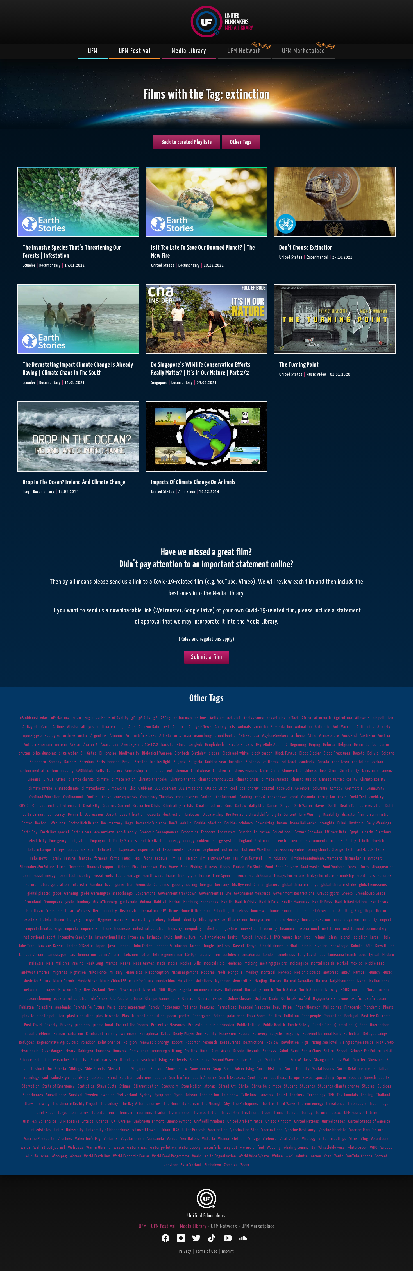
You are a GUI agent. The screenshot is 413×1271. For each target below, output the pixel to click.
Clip (132, 788)
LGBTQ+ (191, 955)
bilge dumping (44, 753)
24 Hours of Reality (112, 718)
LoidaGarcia (251, 955)
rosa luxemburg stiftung (161, 1051)
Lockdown (231, 955)
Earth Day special (54, 832)
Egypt (354, 832)
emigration (79, 841)
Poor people (311, 1016)
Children (219, 771)
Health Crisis (246, 902)
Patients (190, 1007)
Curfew (240, 806)
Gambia (96, 885)
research (210, 1042)
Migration (78, 972)
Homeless (240, 911)
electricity (38, 841)
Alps (132, 727)
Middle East (374, 963)
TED (331, 1095)
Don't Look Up (180, 823)
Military (116, 972)
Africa (306, 718)
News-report (130, 990)
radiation (75, 1034)
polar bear (235, 1016)
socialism (381, 1069)
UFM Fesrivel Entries (40, 1121)
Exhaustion (107, 850)
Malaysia (36, 963)
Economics (189, 832)
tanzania (267, 1095)
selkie (242, 1060)
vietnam (239, 1139)
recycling (292, 1034)
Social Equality (297, 1069)
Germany (222, 885)
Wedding (274, 1147)
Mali (49, 963)
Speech (370, 1077)
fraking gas (187, 876)
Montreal (268, 972)
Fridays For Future (289, 876)
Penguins (207, 1007)
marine (78, 963)
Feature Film (165, 858)
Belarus (329, 744)
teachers (297, 1095)
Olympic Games (157, 998)
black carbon (262, 753)
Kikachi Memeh (272, 946)
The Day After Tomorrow (141, 1104)
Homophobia (292, 911)
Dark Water (303, 806)
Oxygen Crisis (324, 998)
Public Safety (299, 1025)
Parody (154, 1007)
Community (376, 788)
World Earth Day (97, 1156)
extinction (230, 850)
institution (331, 928)
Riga (305, 1042)
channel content (159, 771)
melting (251, 963)
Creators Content (117, 806)
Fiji (236, 858)
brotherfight (160, 762)
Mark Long (95, 963)
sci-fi (388, 1051)
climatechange (67, 788)
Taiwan (191, 1095)
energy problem (196, 841)
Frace (170, 876)
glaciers (273, 885)
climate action (124, 779)
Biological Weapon (157, 753)
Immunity (369, 919)
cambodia (307, 762)
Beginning (298, 744)
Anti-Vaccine (343, 727)
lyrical (374, 955)
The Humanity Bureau (181, 1104)
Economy (208, 832)
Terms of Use (206, 1251)
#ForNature (60, 718)
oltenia (136, 998)
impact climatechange (44, 928)
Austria (384, 735)
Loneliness (286, 955)
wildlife (32, 1156)
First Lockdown (144, 867)
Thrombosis (357, 1104)
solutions (144, 1077)
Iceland (174, 919)
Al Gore (58, 727)
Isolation (360, 937)
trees (266, 1113)
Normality (253, 990)
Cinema (387, 771)
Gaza (109, 885)
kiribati (293, 946)
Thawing (43, 1104)
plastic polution (80, 1016)
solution (126, 1077)
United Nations (306, 1121)
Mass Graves (143, 963)
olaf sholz (99, 998)
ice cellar (121, 919)
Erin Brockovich (371, 841)
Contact (207, 797)
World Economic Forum (131, 1156)
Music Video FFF (113, 981)
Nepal (362, 981)
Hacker (175, 902)
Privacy (66, 1025)
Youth (339, 1156)
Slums (171, 1069)
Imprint (228, 1251)
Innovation (249, 928)
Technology (316, 1095)
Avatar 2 (90, 744)
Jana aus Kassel (50, 946)
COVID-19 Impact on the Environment (49, 806)
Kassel (238, 946)
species (355, 1077)
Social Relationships (354, 1069)
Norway (331, 990)
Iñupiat (247, 937)
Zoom (244, 1165)
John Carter (142, 946)
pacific (356, 998)
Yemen (316, 1156)
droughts (327, 823)
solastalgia (60, 1077)
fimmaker (76, 867)
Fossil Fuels (103, 876)
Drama (282, 823)
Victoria (208, 1139)
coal (233, 788)
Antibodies (366, 727)
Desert (111, 814)
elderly (367, 832)
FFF (180, 858)
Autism (61, 744)
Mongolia (235, 972)
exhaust (88, 850)
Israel (375, 937)
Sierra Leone (118, 1069)
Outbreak (288, 998)
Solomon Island (104, 1077)
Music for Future (37, 981)
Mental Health (322, 963)
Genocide (143, 885)
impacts (71, 928)
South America (205, 1077)
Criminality (172, 806)
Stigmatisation (146, 1086)
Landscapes (57, 955)
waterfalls (212, 1147)
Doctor (27, 823)
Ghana (259, 885)
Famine (70, 858)
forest (353, 867)
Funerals (385, 876)
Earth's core (82, 832)
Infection (212, 928)
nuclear (358, 990)
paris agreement (132, 1007)
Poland (219, 1016)
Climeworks (117, 788)
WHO (374, 1147)
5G (155, 718)
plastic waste (107, 1016)
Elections (383, 832)
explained (211, 850)
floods (225, 867)
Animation (303, 727)
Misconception (157, 972)
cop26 (260, 797)
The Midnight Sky (216, 1104)
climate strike (40, 788)
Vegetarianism (133, 1139)
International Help (110, 937)
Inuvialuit (263, 937)
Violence (270, 1139)
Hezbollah (128, 911)
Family (56, 858)
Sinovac (157, 1069)
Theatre (267, 1104)
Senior (271, 1060)
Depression (94, 814)
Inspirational (308, 928)
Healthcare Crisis (40, 911)
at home (298, 735)
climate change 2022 (215, 779)
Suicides (384, 1086)
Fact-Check (364, 850)
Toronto (98, 1113)
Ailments (362, 718)
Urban (165, 1130)
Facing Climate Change (325, 850)
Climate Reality (373, 779)
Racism (59, 1034)
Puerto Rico (322, 1025)
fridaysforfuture (320, 876)
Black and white (236, 753)
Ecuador (245, 832)
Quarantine (343, 1025)
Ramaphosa (149, 1034)
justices (223, 946)
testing (367, 1095)
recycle (276, 1034)
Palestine (45, 1007)
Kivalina (321, 946)
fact (349, 850)
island (345, 937)
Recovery (260, 1034)
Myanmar (222, 981)
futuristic (80, 885)
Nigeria (185, 990)
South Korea (258, 1077)
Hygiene (104, 919)
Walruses (75, 1147)
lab (392, 946)
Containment (226, 797)
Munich (374, 972)
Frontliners (366, 876)
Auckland (349, 735)
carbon (377, 762)
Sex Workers (301, 1060)
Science (26, 1060)
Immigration (260, 919)
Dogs (129, 823)
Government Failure (215, 893)
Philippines (332, 1007)
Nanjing (261, 981)
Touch (112, 1113)
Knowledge (339, 946)
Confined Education (44, 797)
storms (210, 1086)
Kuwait (381, 946)
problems (82, 1025)
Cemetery (114, 771)
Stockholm (170, 1086)
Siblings (75, 1069)
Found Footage (128, 876)
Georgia (206, 885)
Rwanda (253, 1051)
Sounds (161, 1077)
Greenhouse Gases (371, 893)
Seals (194, 1060)
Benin (358, 744)
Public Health (274, 1025)
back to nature (173, 744)
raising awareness (121, 1034)
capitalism (360, 762)
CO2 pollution (216, 788)
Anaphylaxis (225, 727)
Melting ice (299, 963)
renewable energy (154, 1042)
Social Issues (323, 1069)
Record (244, 1034)
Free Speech (223, 876)
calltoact (289, 762)
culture (217, 806)
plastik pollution (151, 1016)
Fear (137, 858)
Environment (265, 841)
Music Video (87, 981)
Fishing (196, 867)
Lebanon (131, 955)
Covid (342, 797)
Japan (100, 946)
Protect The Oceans (132, 1025)
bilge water (68, 753)
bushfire (236, 762)
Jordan (195, 946)
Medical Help (214, 963)
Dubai (341, 823)
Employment (100, 841)
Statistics (86, 1086)
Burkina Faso (215, 762)
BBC (284, 744)
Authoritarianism (38, 744)
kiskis (307, 946)
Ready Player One (187, 1034)
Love (362, 955)
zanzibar (171, 1165)
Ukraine (124, 1121)
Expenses (127, 850)
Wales (26, 1147)
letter (145, 955)
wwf (289, 1156)
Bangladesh (214, 744)
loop (322, 955)
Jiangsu (124, 946)
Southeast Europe (285, 1077)
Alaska (72, 727)
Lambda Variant (32, 955)
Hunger (89, 919)
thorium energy (310, 1104)
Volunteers (380, 1139)
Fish (184, 867)
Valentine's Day (88, 1139)
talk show (230, 1095)
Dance (272, 806)
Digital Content (284, 814)
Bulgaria (195, 762)
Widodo (386, 1147)
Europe (73, 850)
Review (272, 1042)
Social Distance (269, 1069)
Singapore (139, 1069)
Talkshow (249, 1095)
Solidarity (81, 1077)
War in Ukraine (98, 1147)
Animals (244, 727)
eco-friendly (127, 832)
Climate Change (183, 779)
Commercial (354, 788)
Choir (333, 771)
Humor (59, 919)
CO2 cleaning (165, 788)
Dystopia (356, 823)
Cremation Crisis (146, 806)
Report (177, 1042)
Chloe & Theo (315, 771)
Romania (120, 1051)
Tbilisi (282, 1095)
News (112, 990)
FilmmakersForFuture (37, 867)
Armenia (116, 735)
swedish (108, 1095)
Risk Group (385, 1042)
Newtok (149, 990)
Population (333, 1016)
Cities (61, 779)
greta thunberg (77, 902)
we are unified (252, 1147)
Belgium (344, 744)
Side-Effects (95, 1069)
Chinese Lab (292, 771)
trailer (160, 1113)
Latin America (110, 955)
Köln (369, 946)
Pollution (291, 1016)
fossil (26, 876)
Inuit (168, 937)
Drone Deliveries (303, 823)
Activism (217, 718)
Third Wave (286, 1104)
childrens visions (243, 771)
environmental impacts (324, 841)
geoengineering (184, 885)
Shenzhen (376, 1060)
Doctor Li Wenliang (50, 823)
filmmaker (353, 858)
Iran (298, 937)
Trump (279, 1113)
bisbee (214, 753)
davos (320, 806)
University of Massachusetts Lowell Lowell (122, 1130)
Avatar (75, 744)
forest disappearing (377, 867)
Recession (227, 1034)
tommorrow (79, 1113)
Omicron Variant (211, 998)
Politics (275, 1016)
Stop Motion (191, 1086)
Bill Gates (89, 753)
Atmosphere (329, 735)
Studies (368, 1086)
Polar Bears (256, 1016)
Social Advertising (239, 1069)
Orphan (260, 998)
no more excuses (208, 990)
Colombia (302, 788)
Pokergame (202, 1016)
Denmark (75, 814)
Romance (103, 1051)
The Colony (109, 1104)
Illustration (237, 919)
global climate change (300, 885)
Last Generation (83, 955)
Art (128, 735)
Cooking (246, 797)
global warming (65, 893)
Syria (178, 1095)
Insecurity (268, 928)
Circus (49, 779)
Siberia (60, 1069)
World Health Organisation (214, 1156)
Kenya (252, 946)
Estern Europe (39, 850)
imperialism (91, 928)
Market (111, 963)
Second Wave (223, 1060)
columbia (320, 788)
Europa (59, 850)
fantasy (85, 858)
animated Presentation (273, 727)
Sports (384, 1077)
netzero (30, 990)
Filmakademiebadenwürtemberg (316, 858)
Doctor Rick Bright (83, 823)
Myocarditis (242, 981)
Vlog (364, 1139)
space (307, 1077)
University (74, 1130)
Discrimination (379, 814)
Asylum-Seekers (275, 735)
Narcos (275, 981)
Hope (369, 911)
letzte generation (167, 955)
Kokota (357, 946)
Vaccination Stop (244, 1130)
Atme (312, 735)
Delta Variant (34, 814)
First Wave (169, 867)
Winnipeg (59, 1156)
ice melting (141, 919)
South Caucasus (232, 1077)
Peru (276, 1007)
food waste (310, 867)
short (28, 1069)
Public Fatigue (248, 1025)
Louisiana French (342, 955)
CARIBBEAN (85, 771)
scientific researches (52, 1060)
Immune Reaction (316, 919)
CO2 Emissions (191, 788)
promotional (103, 1025)
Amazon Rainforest (154, 727)
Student (290, 1086)
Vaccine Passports (39, 1139)
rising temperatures (357, 1042)
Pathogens (171, 1007)
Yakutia (302, 1156)
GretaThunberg (105, 902)
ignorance (217, 919)
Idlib (202, 919)
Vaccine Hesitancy (300, 1130)
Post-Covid (33, 1025)
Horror (381, 911)
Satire (329, 1051)
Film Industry (276, 858)
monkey (252, 972)
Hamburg (190, 902)
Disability (331, 814)
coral (294, 797)
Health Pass (322, 902)
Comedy (336, 788)
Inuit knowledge (212, 937)
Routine (191, 1051)
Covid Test (358, 797)
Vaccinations (272, 1130)
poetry (184, 1016)
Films (61, 867)
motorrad (331, 972)
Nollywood (233, 990)
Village (254, 1139)
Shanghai (321, 1060)
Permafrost (227, 1007)
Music (387, 972)
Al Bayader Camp (36, 727)
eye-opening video (289, 850)
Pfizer (288, 1007)
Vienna (223, 1139)
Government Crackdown (177, 893)
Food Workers (334, 867)
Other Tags (241, 142)
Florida (238, 867)
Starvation (31, 1086)
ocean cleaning (39, 998)
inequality (193, 928)
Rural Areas (221, 1051)
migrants (60, 972)
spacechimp (324, 1077)
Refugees (26, 1042)
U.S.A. (336, 1113)
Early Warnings (379, 823)
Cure (228, 806)
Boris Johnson (108, 762)
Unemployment (179, 1121)
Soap (217, 1069)
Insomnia (287, 928)
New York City (69, 990)
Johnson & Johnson (171, 946)
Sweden (91, 1095)
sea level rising (154, 1060)
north (268, 990)
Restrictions (253, 1042)
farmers (100, 858)
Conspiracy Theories (156, 797)
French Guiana (260, 876)
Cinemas (34, 779)
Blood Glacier (310, 753)
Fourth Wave (153, 876)
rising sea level (324, 1042)
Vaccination (218, 1130)
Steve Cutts (107, 1086)
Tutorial (322, 1113)
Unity (58, 1130)
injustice (230, 928)
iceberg (159, 919)
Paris (111, 1007)
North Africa (286, 990)
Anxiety (384, 727)
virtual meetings (332, 1139)
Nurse (371, 990)
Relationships (109, 1042)
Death (332, 806)
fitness (211, 867)
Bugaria (180, 762)
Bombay (55, 762)
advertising (276, 718)
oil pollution (78, 998)
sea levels (178, 1060)
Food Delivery (287, 867)
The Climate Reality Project (75, 1104)
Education (262, 832)
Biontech (182, 753)
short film (43, 1069)
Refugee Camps (375, 1034)
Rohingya (85, 1051)
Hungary (74, 919)
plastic (28, 1016)
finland (124, 867)
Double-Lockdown (238, 823)
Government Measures (252, 893)
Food (269, 867)
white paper (357, 1147)
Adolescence (253, 718)
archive (69, 735)
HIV (163, 911)
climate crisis (247, 779)
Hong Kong (353, 911)
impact (385, 919)
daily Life (257, 806)
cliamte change (81, 779)
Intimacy (154, 937)
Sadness (269, 1051)
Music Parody (64, 981)
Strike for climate (266, 1086)
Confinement (73, 797)
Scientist (80, 1060)
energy (175, 841)
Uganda (102, 1121)
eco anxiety (104, 832)
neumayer (48, 990)
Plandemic (372, 1007)
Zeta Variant (191, 1165)
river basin (30, 1051)
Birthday (199, 753)
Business (253, 762)
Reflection (352, 1034)
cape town (340, 762)
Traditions (143, 1113)
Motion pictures (307, 972)
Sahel (283, 1051)
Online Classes (240, 998)
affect (294, 718)
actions (201, 718)
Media (173, 963)
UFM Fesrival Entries (361, 1113)
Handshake (210, 902)
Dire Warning (310, 814)
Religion (130, 1042)
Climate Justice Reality (338, 779)
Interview (136, 937)
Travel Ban (230, 1113)
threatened (335, 1104)
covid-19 (376, 797)
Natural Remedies (298, 981)
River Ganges (52, 1051)
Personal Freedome (254, 1007)
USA (176, 1130)
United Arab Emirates (245, 1121)
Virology (309, 1139)
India (107, 928)
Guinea (145, 902)
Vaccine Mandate (332, 1130)
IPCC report (283, 937)
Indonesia (122, 928)
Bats (249, 744)
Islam (332, 937)
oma (176, 998)
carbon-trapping (60, 771)
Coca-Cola (284, 788)
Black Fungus (286, 753)
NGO (162, 990)
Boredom (87, 762)
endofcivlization (153, 841)
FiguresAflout (219, 858)
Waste (119, 1147)
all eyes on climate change (103, 727)
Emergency (58, 841)
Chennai (182, 771)
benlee (371, 744)
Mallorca (63, 963)
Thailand (383, 1095)
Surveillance (56, 1095)
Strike (244, 1086)
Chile (264, 771)
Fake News (39, 858)
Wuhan (277, 1156)
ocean (384, 990)
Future (31, 885)
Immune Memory (286, 919)
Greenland (33, 902)
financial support (101, 867)
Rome (134, 1051)
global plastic (38, 893)
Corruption (326, 797)
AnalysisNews (200, 727)
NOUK (345, 990)
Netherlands (379, 981)
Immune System (346, 919)
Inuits (233, 937)
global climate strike (338, 885)
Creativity (91, 806)
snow (183, 1069)
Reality (211, 1034)
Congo (107, 797)
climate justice (303, 779)
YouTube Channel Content (367, 1156)
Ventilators (189, 1139)
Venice (172, 1139)
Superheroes (33, 1095)
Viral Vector (289, 1139)
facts (380, 850)
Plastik (128, 1016)
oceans (59, 998)
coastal (268, 788)
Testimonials (347, 1095)
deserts (154, 814)
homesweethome (265, 911)
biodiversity (129, 753)
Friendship (345, 876)
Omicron (189, 998)
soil (45, 1077)
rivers (71, 1051)
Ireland (319, 937)
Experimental (174, 850)
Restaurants (230, 1042)
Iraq (307, 937)
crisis (188, 806)
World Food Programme (170, 1156)
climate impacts (275, 779)
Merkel (342, 963)
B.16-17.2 (150, 744)
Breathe (141, 762)
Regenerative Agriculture (58, 1042)
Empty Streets (125, 841)
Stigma (125, 1086)
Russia (238, 1051)
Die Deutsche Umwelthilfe (247, 814)
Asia (187, 735)
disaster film (353, 814)
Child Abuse (200, 771)
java (111, 946)
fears (148, 858)
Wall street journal (49, 1147)
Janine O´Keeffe (80, 946)
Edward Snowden (308, 832)
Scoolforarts (101, 1060)
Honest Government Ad (323, 911)
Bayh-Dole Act (267, 744)
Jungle (208, 946)
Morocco (285, 972)
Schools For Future (365, 1051)
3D (133, 718)
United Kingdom (278, 1121)
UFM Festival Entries (77, 1121)
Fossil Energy (45, 876)
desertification (132, 814)
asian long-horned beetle (215, 735)
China (275, 771)
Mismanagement (185, 972)
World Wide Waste (254, 1156)
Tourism (125, 1113)
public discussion (220, 1025)
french (240, 876)
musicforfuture (141, 981)
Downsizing (265, 823)
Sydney (146, 1095)
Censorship (134, 771)
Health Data (269, 902)
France (204, 876)
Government (145, 893)
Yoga (328, 1156)
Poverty (51, 1025)
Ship (390, 1060)
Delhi (389, 806)
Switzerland (127, 1095)
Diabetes (192, 814)
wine (45, 1156)
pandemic (63, 1007)
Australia (367, 735)
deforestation (371, 806)
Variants (111, 1139)
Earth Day (30, 832)
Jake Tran (27, 946)
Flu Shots (255, 867)
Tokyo (62, 1113)
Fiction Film (195, 858)
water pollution (163, 1147)
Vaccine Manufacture (366, 1130)
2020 (76, 718)
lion (217, 955)
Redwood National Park (322, 1034)
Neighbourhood (342, 981)
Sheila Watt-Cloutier (349, 1060)
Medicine (235, 963)
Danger (285, 806)
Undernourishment (149, 1121)
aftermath (322, 718)
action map (183, 718)
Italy (387, 937)
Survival (76, 1095)
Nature (321, 981)
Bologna (388, 753)
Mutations (204, 981)
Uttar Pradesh (193, 1130)
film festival (251, 858)
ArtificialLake (145, 735)
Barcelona (235, 744)
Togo (385, 1104)
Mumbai (359, 972)
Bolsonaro (38, 762)
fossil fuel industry (74, 876)
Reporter (193, 1042)
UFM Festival (135, 51)
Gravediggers (328, 893)
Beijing (314, 744)
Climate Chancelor (153, 779)
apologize (52, 735)
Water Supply (190, 1147)
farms (115, 858)
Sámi (295, 1051)
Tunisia (293, 1113)
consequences (125, 797)
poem (171, 1016)
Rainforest (94, 1034)
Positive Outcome (376, 1016)
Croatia (202, 806)
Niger (172, 990)
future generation (54, 885)
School (342, 1051)
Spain (341, 1077)
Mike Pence (98, 972)
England (245, 841)
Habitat (160, 902)
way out (230, 1147)
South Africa (179, 1077)
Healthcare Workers (74, 911)
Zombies (231, 1165)
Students (307, 1086)
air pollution (383, 718)
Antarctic (322, 727)
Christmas (370, 771)
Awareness (110, 744)
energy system (224, 841)
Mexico (356, 963)
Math (161, 963)
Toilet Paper (45, 1113)
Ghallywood (241, 885)
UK (113, 1121)
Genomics (161, 885)
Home (173, 911)
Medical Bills (190, 963)
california (271, 762)
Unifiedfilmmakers (209, 1121)
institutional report (39, 937)
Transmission (180, 1113)
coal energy (249, 788)
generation (124, 885)
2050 (88, 718)
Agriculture (343, 718)
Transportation (206, 1113)
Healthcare (380, 902)
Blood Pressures (337, 753)
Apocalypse (32, 735)
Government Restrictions (294, 893)
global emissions (373, 885)
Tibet (373, 1104)
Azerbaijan (130, 744)
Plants (388, 1007)
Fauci (126, 858)
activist (233, 718)
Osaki (273, 998)
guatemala (128, 902)
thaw (29, 1104)
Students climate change (338, 1086)
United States (333, 1121)
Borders (70, 762)
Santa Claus (311, 1051)
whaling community (299, 1147)
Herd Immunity (105, 911)
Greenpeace (53, 902)
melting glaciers (273, 963)
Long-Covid (307, 955)
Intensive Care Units (75, 937)
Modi (221, 972)
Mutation (185, 981)
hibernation (148, 911)
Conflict (93, 797)
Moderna (208, 972)
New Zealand (94, 990)
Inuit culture (185, 937)
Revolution (290, 1042)
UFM (93, 51)
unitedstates (40, 1130)
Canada (323, 762)
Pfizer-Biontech (308, 1007)
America (179, 727)
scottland (122, 1060)
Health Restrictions (351, 902)
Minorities (134, 972)
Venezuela (156, 1139)
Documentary (111, 823)
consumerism (187, 797)
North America (311, 990)
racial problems (38, 1034)
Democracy (56, 814)
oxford (304, 998)
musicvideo (165, 981)
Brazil (127, 762)
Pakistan (26, 1007)
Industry (175, 928)
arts (177, 735)
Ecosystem (227, 832)
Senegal (256, 1060)
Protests (195, 1025)
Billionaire (107, 753)
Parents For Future (89, 1007)
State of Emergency (58, 1086)
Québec (361, 1025)
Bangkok (195, 744)
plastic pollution (50, 1016)
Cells (100, 771)
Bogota (359, 753)
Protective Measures (168, 1025)
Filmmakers (373, 858)
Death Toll (348, 806)
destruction (173, 814)
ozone (343, 998)
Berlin (384, 744)
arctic (83, 735)
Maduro (388, 955)
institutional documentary (365, 928)
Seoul (283, 1060)
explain (194, 850)
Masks (125, 963)
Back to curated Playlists (187, 142)
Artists (165, 735)
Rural (204, 1051)
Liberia (205, 955)
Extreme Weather (256, 850)
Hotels (45, 919)
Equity (351, 841)
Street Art (227, 1086)
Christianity (349, 771)
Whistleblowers (331, 1147)
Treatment (250, 1113)
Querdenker (379, 1025)
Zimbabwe (213, 1165)
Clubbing (145, 788)
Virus (353, 1139)
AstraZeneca (249, 735)
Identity (189, 919)
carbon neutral (32, 771)
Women (75, 1156)
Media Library (189, 51)
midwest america (35, 972)
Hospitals (30, 919)
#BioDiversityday (34, 718)
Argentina (98, 735)
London (269, 955)
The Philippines (245, 1104)
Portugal (351, 1016)
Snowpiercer (200, 1069)
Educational (282, 832)
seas (206, 1060)
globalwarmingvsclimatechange (107, 893)
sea (136, 1060)
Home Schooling (217, 911)
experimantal (149, 850)
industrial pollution (149, 928)
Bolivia (373, 753)
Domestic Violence (151, 823)
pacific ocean (375, 998)
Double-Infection (208, 823)
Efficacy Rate (336, 832)
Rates (166, 1034)
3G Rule (144, 718)
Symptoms (163, 1095)
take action (209, 1095)
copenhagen (277, 797)
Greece (347, 893)
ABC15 (165, 718)
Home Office (191, 911)
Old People (119, 998)
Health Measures (296, 902)
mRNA (346, 972)
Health (226, 902)
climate (103, 779)
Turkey (307, 1113)
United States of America (369, 1121)
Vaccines (65, 1139)
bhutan (24, 753)
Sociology (31, 1077)
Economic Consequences (159, 832)
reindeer (88, 1042)
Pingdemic (352, 1007)
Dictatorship (213, 814)
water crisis (137, 1147)
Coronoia (308, 797)
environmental (290, 841)
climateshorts (93, 788)
